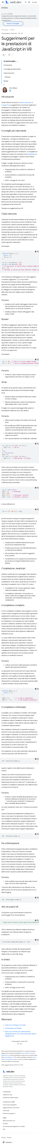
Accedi (34, 2)
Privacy (9, 1137)
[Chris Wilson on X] (10, 91)
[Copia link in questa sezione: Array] (8, 382)
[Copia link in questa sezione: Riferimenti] (13, 1020)
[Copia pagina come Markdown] (9, 54)
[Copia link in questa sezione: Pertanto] (10, 300)
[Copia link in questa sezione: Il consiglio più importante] (27, 131)
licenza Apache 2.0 (9, 1057)
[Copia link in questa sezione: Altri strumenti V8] (19, 907)
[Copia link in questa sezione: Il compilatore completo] (26, 605)
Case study (6, 1110)
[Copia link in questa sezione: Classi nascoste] (18, 214)
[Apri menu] (3, 2)
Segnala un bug (7, 1094)
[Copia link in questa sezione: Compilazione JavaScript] (27, 569)
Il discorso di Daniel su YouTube (15, 1025)
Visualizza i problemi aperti (10, 1097)
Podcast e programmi (9, 1113)
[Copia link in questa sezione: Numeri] (10, 319)
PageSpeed (32, 154)
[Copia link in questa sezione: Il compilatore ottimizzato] (27, 707)
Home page (4, 30)
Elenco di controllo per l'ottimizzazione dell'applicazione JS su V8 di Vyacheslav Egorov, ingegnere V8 (21, 1034)
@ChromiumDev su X (9, 1120)
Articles (4, 8)
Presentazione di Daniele (13, 1028)
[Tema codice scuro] (36, 251)
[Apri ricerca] (26, 2)
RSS (4, 1129)
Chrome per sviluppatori (10, 1105)
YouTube (5, 1123)
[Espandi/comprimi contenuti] (17, 62)
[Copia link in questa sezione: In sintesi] (11, 960)
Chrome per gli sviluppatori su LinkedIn (14, 1126)
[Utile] (19, 33)
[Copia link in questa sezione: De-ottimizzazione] (20, 843)
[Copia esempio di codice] (38, 251)
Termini (3, 1137)
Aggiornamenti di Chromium (11, 1107)
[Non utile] (21, 33)
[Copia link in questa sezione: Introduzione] (15, 97)
